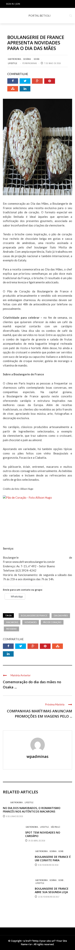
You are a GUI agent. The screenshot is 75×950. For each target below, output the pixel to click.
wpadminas (31, 63)
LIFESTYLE (12, 63)
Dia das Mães (61, 615)
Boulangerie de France (34, 615)
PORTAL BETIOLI (39, 15)
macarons (12, 622)
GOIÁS (36, 59)
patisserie (11, 628)
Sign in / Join (13, 3)
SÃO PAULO (55, 827)
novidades (31, 622)
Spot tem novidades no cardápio (42, 834)
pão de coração (52, 622)
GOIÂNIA (27, 59)
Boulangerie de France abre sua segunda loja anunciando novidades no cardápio (52, 894)
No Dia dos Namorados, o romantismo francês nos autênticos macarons (31, 809)
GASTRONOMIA (14, 59)
